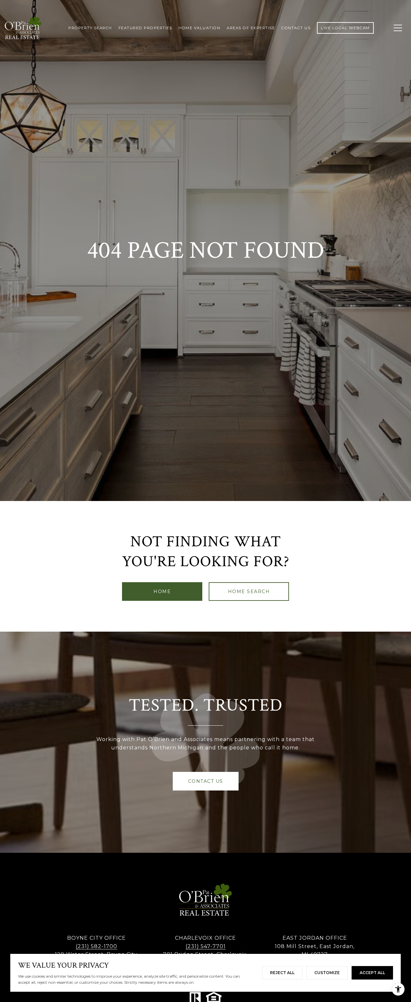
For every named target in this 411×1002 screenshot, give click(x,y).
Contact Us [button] (205, 781)
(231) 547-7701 (206, 946)
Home (162, 591)
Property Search (90, 28)
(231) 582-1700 (96, 946)
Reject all (282, 972)
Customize (327, 972)
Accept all (372, 972)
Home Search (249, 591)
